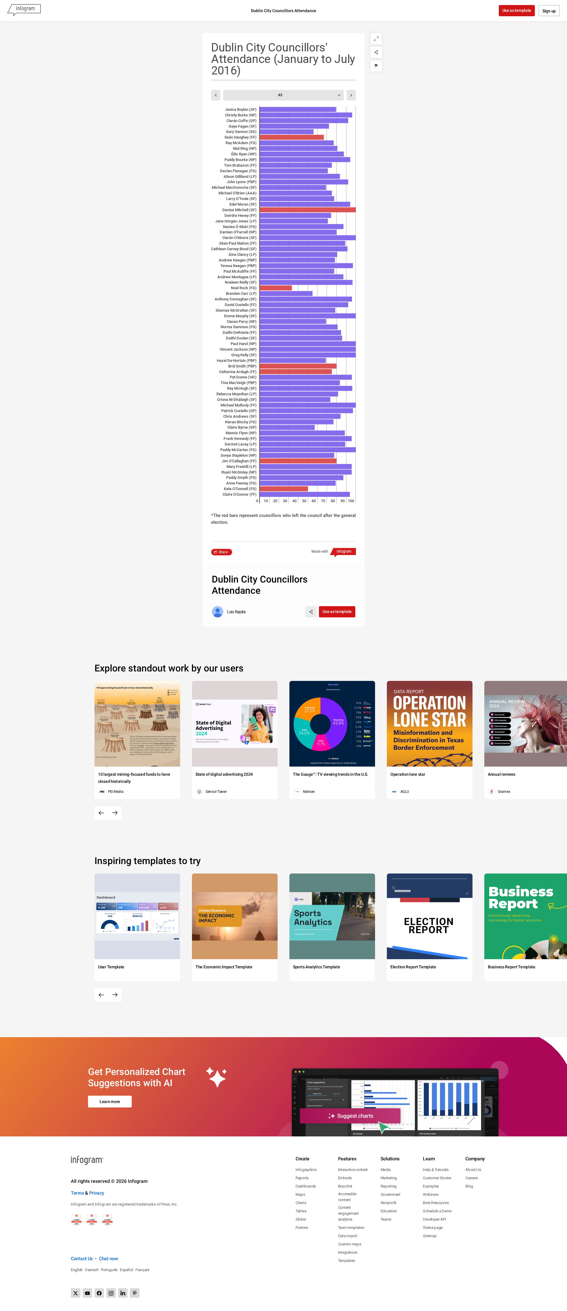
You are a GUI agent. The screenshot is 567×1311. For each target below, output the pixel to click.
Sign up (549, 11)
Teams (386, 1219)
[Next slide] (114, 813)
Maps (300, 1194)
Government (390, 1194)
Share (223, 552)
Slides (301, 1219)
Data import (347, 1236)
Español (126, 1270)
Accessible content (347, 1197)
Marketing (389, 1178)
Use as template (517, 10)
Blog (469, 1186)
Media (386, 1169)
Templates (346, 1260)
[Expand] (376, 38)
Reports (302, 1178)
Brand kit (345, 1186)
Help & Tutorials (435, 1169)
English (77, 1270)
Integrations (347, 1252)
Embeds (345, 1178)
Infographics (306, 1169)
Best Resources (436, 1203)
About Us (473, 1169)
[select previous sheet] (215, 95)
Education (389, 1211)
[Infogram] (24, 10)
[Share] (376, 52)
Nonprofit (388, 1203)
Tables (301, 1211)
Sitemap (429, 1236)
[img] (298, 109)
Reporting (389, 1186)
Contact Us (82, 1258)
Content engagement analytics (348, 1213)
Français (142, 1270)
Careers (471, 1178)
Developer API (434, 1219)
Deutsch (92, 1270)
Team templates (351, 1227)
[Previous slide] (101, 813)
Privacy (96, 1193)
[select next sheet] (351, 95)
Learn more (110, 1101)
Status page (433, 1227)
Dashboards (306, 1186)
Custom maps (349, 1244)
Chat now (108, 1258)
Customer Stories (437, 1178)
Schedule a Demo (437, 1211)
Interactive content (353, 1169)
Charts (301, 1203)
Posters (302, 1227)
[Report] (376, 65)
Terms (77, 1193)
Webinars (431, 1194)
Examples (431, 1186)
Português (109, 1270)
